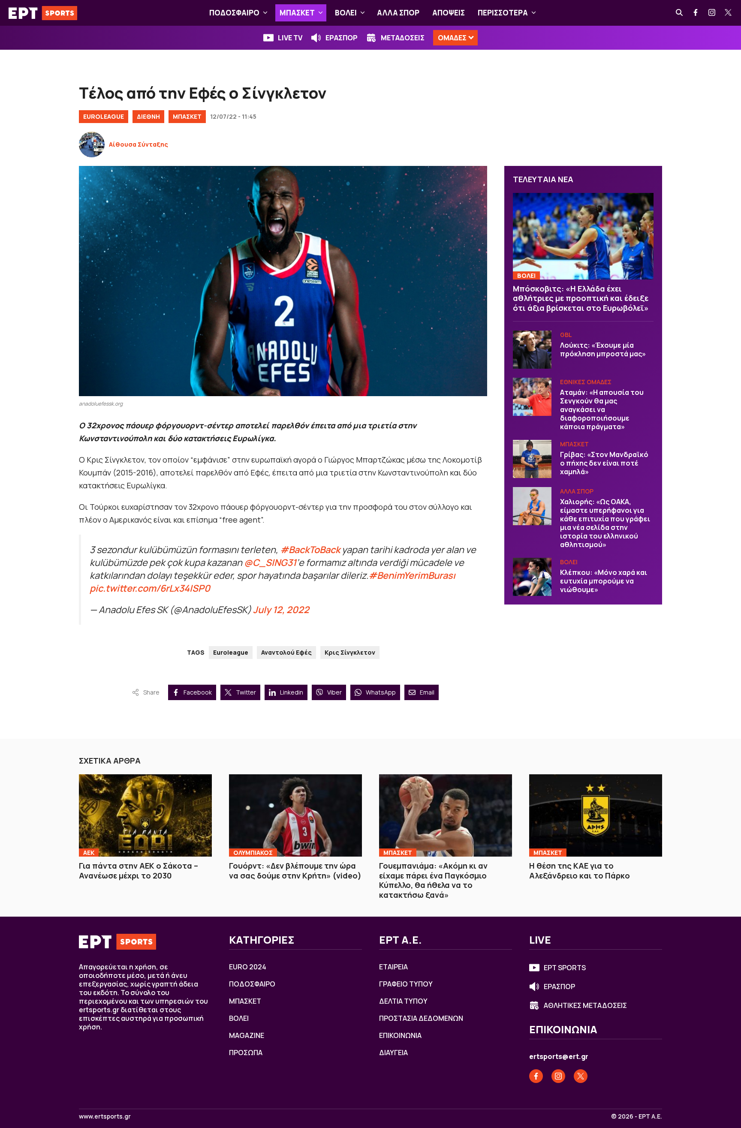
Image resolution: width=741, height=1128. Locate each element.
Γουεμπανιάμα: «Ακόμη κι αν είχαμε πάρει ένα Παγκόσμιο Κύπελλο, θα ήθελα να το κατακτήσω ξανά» (433, 880)
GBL (566, 335)
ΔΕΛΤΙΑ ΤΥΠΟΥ (403, 1001)
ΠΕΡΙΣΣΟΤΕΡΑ (503, 13)
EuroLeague (103, 116)
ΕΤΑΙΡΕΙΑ (393, 967)
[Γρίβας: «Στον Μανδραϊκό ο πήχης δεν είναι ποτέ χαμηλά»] (532, 459)
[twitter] (728, 12)
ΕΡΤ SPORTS (565, 967)
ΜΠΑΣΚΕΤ (297, 13)
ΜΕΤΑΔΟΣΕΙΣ (403, 37)
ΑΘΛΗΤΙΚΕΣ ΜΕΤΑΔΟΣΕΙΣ (585, 1005)
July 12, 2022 (281, 609)
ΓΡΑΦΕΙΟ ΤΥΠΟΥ (406, 984)
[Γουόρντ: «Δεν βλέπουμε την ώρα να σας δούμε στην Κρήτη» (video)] (295, 815)
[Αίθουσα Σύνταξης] (92, 144)
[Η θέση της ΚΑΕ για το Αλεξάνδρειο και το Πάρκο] (595, 815)
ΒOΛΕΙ (346, 13)
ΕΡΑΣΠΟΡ (341, 37)
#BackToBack (310, 549)
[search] (680, 12)
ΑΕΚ (88, 852)
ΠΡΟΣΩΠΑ (245, 1052)
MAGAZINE (246, 1035)
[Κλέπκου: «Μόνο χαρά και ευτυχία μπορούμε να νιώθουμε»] (532, 577)
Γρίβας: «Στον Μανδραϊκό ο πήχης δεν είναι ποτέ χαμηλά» (604, 463)
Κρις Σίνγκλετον (350, 652)
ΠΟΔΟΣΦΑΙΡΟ (234, 13)
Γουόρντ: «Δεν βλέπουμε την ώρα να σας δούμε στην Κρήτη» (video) (295, 870)
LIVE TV (290, 37)
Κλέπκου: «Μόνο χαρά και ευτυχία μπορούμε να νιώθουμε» (603, 581)
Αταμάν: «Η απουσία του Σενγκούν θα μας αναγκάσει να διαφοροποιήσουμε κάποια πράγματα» (602, 410)
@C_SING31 (270, 562)
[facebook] (696, 12)
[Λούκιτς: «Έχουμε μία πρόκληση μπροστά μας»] (532, 350)
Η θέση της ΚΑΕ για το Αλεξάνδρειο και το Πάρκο (579, 870)
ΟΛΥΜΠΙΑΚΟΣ (253, 852)
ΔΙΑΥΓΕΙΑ (393, 1052)
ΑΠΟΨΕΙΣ (448, 13)
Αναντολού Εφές (286, 652)
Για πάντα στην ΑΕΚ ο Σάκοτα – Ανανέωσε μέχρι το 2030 (138, 870)
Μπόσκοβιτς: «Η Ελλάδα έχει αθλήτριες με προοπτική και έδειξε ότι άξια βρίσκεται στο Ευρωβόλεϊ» (581, 298)
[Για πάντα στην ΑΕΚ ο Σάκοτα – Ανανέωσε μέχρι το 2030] (145, 815)
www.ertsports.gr (105, 1116)
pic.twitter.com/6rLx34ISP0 (150, 588)
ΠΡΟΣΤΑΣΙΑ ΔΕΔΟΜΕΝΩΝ (421, 1018)
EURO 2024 (247, 967)
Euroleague (230, 652)
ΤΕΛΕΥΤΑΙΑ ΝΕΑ (543, 179)
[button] (265, 12)
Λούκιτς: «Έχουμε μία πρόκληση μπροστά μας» (603, 350)
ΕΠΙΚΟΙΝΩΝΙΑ (400, 1035)
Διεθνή (148, 116)
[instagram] (712, 12)
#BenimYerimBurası (411, 575)
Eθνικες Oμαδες (585, 382)
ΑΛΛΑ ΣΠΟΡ (398, 13)
